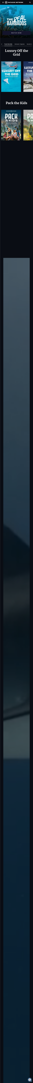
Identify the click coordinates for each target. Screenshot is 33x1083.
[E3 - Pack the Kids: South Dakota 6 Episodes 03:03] (11, 125)
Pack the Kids (8, 44)
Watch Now (16, 33)
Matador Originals (20, 44)
